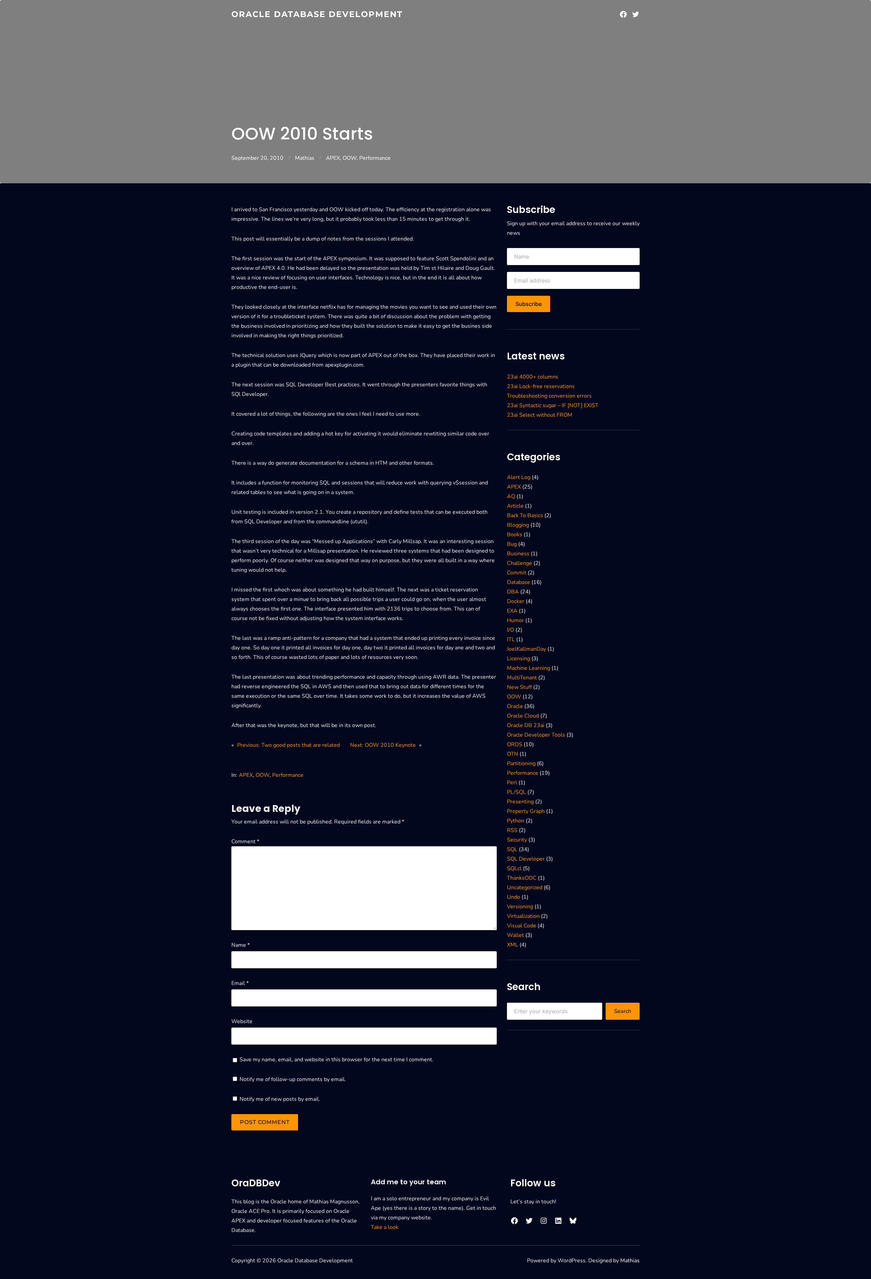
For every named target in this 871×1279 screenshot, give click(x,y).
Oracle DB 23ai (525, 725)
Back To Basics (525, 515)
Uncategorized (524, 887)
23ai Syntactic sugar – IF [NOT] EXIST (552, 405)
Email (240, 983)
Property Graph (526, 811)
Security (517, 840)
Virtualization (523, 916)
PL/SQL (516, 792)
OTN (512, 754)
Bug (512, 544)
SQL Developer (526, 859)
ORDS (514, 744)
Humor (515, 620)
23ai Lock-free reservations (541, 386)
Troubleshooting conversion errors (549, 396)
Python (515, 821)
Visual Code (521, 925)
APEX (333, 158)
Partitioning (521, 763)
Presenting (520, 801)
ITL (511, 639)
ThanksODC (522, 878)
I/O (510, 630)
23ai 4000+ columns (532, 377)
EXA (512, 611)
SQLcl (514, 868)
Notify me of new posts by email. (280, 1099)
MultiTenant (522, 677)
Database (518, 582)
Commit (516, 572)
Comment (245, 841)
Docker (515, 601)
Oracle (515, 706)
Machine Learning (528, 668)
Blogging (518, 525)
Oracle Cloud (523, 716)
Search (622, 1011)
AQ (511, 496)
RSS (512, 830)
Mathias (304, 158)
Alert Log (518, 477)
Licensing (518, 658)
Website (241, 1021)
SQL (512, 849)
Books (514, 534)
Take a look (384, 1227)
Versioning (520, 906)
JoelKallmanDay (526, 649)
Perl (512, 782)
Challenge (519, 563)
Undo (513, 897)
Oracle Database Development (317, 14)
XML (512, 945)
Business (518, 553)
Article (515, 506)
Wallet (515, 935)
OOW (350, 158)
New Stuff (519, 687)
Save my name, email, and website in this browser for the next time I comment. (336, 1059)
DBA (513, 592)
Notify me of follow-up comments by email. (293, 1079)
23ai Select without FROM (539, 415)
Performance (375, 158)
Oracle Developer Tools (536, 735)
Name (240, 945)
